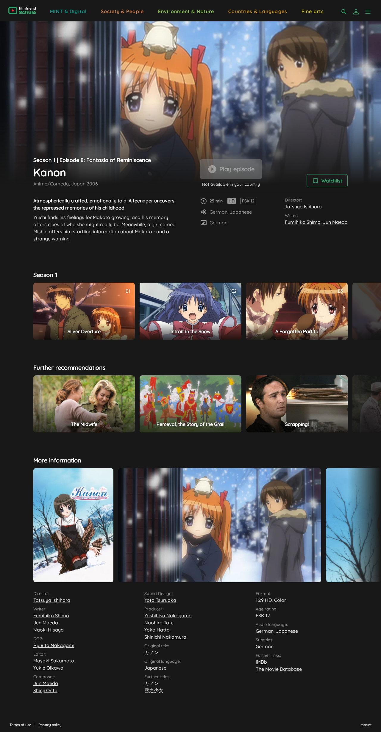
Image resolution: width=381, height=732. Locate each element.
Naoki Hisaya (48, 630)
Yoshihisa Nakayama (168, 615)
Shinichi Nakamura (165, 637)
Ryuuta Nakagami (53, 645)
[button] (368, 12)
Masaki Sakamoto (53, 661)
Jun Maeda (335, 222)
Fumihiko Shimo (303, 222)
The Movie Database (279, 669)
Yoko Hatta (157, 630)
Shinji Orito (45, 690)
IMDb (261, 662)
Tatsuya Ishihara (303, 207)
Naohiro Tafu (159, 623)
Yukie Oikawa (48, 668)
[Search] (344, 12)
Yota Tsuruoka (160, 600)
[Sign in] (356, 12)
